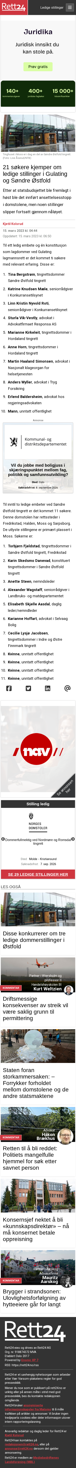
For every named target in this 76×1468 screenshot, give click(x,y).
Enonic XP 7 (29, 1360)
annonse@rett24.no (19, 1448)
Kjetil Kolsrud (13, 224)
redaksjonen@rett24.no (21, 1444)
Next (73, 839)
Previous (3, 839)
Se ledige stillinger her (38, 874)
